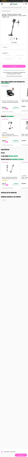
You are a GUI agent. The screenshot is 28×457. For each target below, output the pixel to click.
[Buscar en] (25, 7)
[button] (19, 39)
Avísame (14, 66)
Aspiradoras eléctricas (6, 11)
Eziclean (3, 200)
